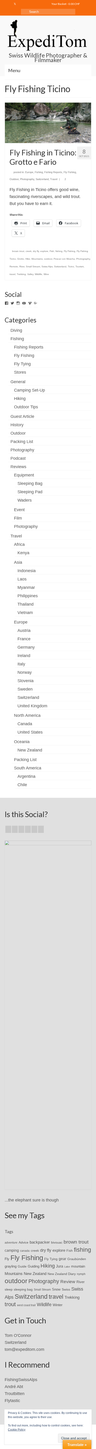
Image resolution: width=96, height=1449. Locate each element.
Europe (29, 172)
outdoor (48, 259)
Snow (56, 1289)
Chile (22, 784)
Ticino (71, 266)
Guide (22, 1266)
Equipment (24, 475)
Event (19, 509)
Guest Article (22, 416)
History (17, 425)
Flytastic (12, 1400)
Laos (22, 579)
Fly (7, 1259)
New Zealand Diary (62, 1274)
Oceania (22, 741)
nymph (81, 1274)
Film (18, 518)
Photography (27, 179)
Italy (21, 664)
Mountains (37, 259)
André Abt (14, 1386)
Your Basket (65, 4)
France (24, 639)
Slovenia (25, 680)
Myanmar (26, 587)
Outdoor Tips (26, 407)
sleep (9, 1289)
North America (27, 715)
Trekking (21, 274)
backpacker (40, 1242)
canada (25, 1250)
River (21, 266)
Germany (26, 647)
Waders (24, 500)
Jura (59, 1266)
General (17, 381)
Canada (24, 723)
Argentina (26, 776)
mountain (78, 1266)
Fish (52, 251)
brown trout (18, 251)
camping (12, 1250)
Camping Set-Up (29, 390)
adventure (11, 1242)
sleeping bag (23, 1289)
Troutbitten (14, 1393)
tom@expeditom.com (24, 1349)
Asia (18, 562)
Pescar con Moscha (64, 259)
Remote (14, 266)
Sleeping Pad (29, 492)
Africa (19, 544)
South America (27, 768)
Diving (16, 330)
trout (10, 1304)
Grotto (20, 259)
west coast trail (26, 1305)
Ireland (23, 655)
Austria (24, 630)
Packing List (21, 441)
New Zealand (29, 750)
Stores (20, 372)
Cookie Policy (16, 1429)
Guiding (33, 1266)
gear (62, 1259)
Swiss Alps (47, 266)
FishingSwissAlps (21, 1379)
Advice (23, 1242)
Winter (57, 1305)
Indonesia (26, 570)
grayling (11, 1266)
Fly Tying (22, 364)
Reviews (18, 466)
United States (30, 732)
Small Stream (33, 266)
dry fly (36, 251)
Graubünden (76, 1259)
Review (67, 1281)
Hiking (20, 398)
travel (12, 274)
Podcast (18, 458)
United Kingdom (32, 706)
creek (28, 251)
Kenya (23, 552)
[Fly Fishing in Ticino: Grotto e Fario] (48, 122)
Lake (67, 1266)
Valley (30, 274)
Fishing (39, 172)
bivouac (56, 1242)
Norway (24, 672)
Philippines (27, 596)
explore (44, 251)
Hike (27, 259)
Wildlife (38, 274)
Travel (53, 179)
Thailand (25, 604)
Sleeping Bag (29, 483)
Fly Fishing (70, 172)
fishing (58, 251)
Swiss (66, 1289)
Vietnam (25, 612)
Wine (46, 274)
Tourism (79, 266)
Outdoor (14, 179)
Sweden (25, 689)
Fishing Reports (53, 172)
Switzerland (42, 179)
